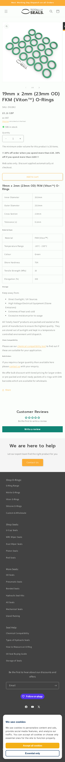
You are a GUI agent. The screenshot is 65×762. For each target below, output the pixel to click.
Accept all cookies (32, 745)
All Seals (10, 602)
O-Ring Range (12, 485)
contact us (14, 366)
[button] (6, 11)
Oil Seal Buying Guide (16, 653)
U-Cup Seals (12, 530)
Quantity (6, 132)
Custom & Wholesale (16, 513)
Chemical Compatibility (17, 633)
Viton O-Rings (12, 499)
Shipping (5, 121)
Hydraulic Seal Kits (15, 595)
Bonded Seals (12, 588)
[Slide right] (39, 87)
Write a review (32, 429)
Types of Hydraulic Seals (18, 640)
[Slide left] (26, 87)
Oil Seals (10, 575)
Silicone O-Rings (14, 506)
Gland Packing (13, 616)
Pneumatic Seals (14, 581)
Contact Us (33, 462)
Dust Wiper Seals (14, 544)
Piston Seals (12, 550)
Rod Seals (11, 557)
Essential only (32, 753)
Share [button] (8, 390)
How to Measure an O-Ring (19, 646)
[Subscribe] (55, 685)
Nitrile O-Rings (13, 492)
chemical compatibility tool (31, 346)
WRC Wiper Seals (14, 537)
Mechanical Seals (14, 609)
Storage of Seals (14, 660)
